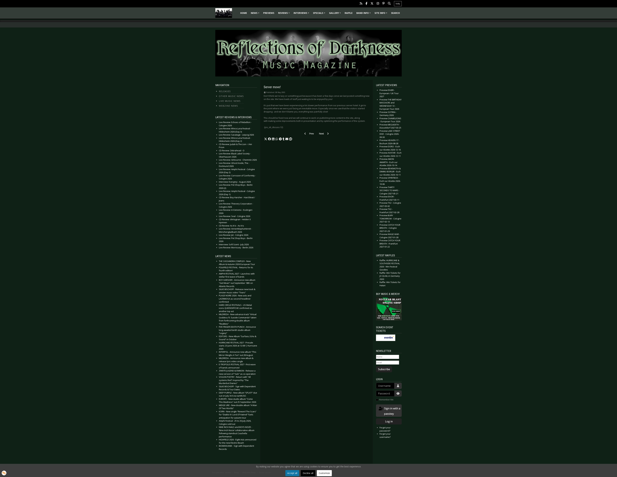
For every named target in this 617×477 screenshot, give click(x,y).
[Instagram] (378, 3)
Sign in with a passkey (392, 411)
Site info (381, 14)
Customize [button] (324, 473)
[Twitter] (372, 3)
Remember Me (386, 399)
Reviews (284, 14)
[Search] (389, 3)
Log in (389, 421)
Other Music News (231, 96)
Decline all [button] (308, 473)
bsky (398, 3)
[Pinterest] (383, 3)
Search (395, 12)
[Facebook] (366, 3)
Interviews (302, 14)
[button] (265, 139)
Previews (268, 12)
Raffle (349, 12)
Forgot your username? (385, 435)
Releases (225, 91)
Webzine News (228, 105)
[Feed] (361, 3)
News (255, 14)
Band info (364, 14)
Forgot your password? (385, 429)
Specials (319, 14)
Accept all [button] (292, 473)
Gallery (335, 14)
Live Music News (230, 100)
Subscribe (384, 369)
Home (243, 12)
